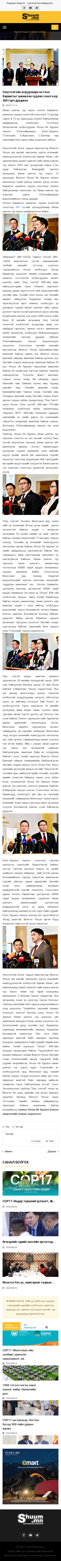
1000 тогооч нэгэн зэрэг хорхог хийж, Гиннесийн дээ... (19, 1389)
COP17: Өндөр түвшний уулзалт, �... (29, 1201)
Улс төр (19, 1127)
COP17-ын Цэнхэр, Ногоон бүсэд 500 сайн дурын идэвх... (21, 1424)
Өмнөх (8, 1151)
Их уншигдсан (30, 1326)
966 (7, 1127)
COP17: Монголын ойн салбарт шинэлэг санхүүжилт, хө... (18, 1354)
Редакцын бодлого (16, 3)
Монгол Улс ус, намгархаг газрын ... (29, 1282)
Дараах (52, 1151)
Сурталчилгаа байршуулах (40, 3)
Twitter (51, 1141)
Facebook (36, 1141)
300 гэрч (21, 207)
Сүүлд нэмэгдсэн (11, 1326)
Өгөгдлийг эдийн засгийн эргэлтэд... (29, 1242)
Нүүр (17, 32)
